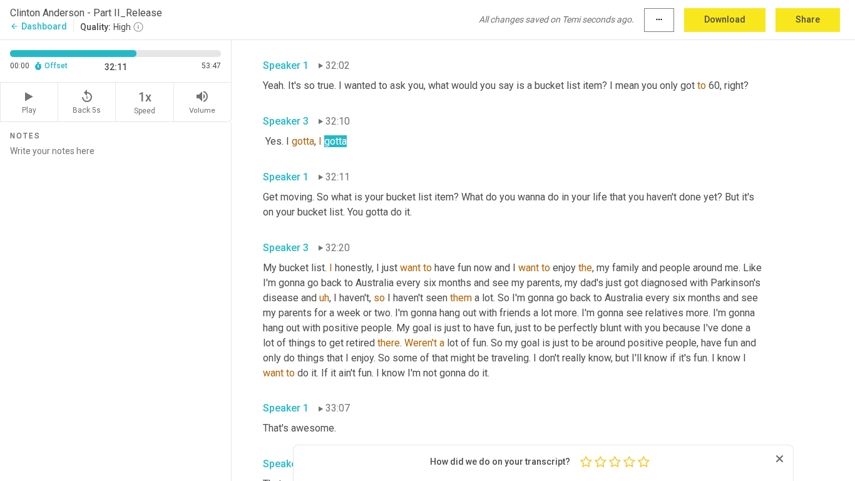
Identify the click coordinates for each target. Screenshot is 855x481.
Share (808, 19)
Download (724, 19)
